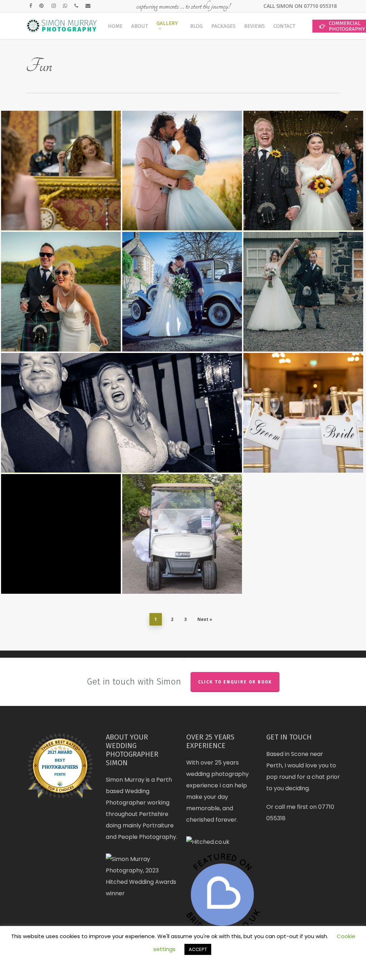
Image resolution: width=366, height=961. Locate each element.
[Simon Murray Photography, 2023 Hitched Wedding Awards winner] (143, 893)
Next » (204, 619)
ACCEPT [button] (198, 949)
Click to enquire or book (235, 681)
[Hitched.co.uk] (207, 842)
